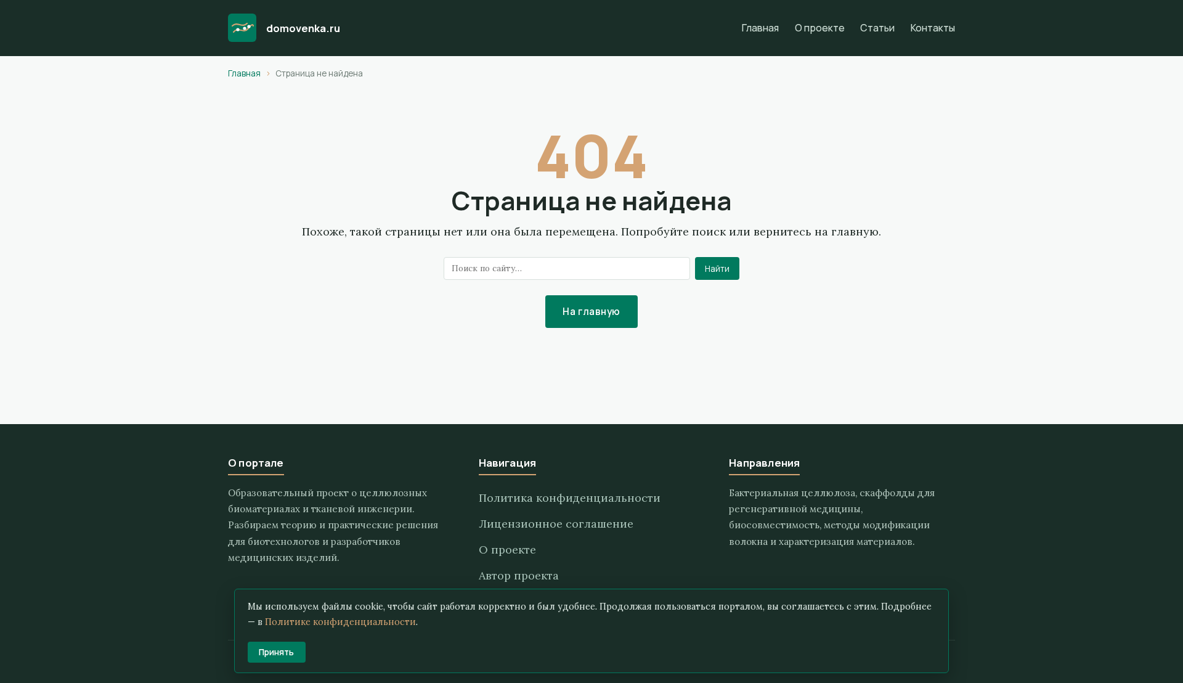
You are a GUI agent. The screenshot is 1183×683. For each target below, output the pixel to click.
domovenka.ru (303, 28)
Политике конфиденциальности (340, 622)
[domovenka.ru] (242, 28)
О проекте (820, 28)
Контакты (933, 28)
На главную (591, 311)
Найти (717, 268)
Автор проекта (519, 575)
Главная (760, 28)
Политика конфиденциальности (570, 498)
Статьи (877, 28)
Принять (276, 652)
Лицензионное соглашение (556, 524)
